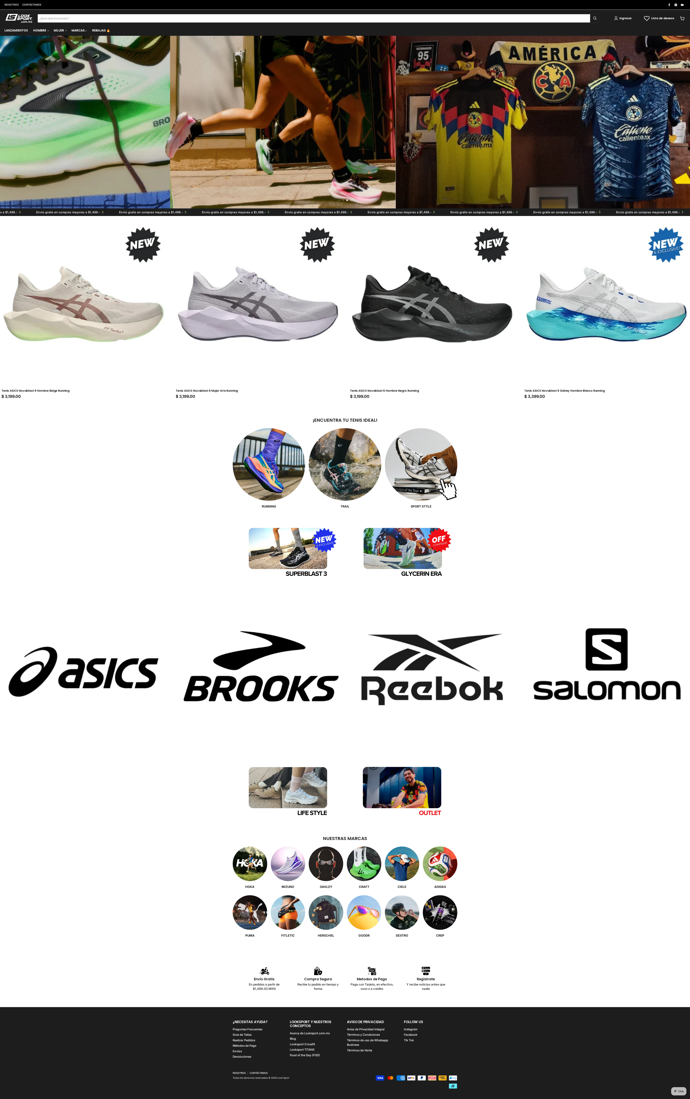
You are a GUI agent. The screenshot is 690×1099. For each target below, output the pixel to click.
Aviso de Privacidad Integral (366, 1029)
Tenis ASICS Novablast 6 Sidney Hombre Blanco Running (564, 391)
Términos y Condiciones (363, 1034)
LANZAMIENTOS (16, 30)
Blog (293, 1038)
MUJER (59, 30)
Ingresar (625, 18)
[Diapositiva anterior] (9, 122)
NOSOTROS (11, 4)
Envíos (237, 1051)
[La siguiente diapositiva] (680, 122)
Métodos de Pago (244, 1045)
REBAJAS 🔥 (101, 30)
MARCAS (78, 30)
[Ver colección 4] (606, 671)
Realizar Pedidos (244, 1040)
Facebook (410, 1034)
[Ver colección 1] (83, 671)
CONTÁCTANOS (31, 4)
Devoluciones (242, 1056)
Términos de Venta (359, 1050)
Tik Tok (409, 1040)
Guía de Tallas (242, 1034)
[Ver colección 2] (257, 671)
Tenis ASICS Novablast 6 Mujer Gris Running (207, 391)
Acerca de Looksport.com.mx (310, 1033)
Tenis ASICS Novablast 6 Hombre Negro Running (384, 391)
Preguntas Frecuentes (247, 1029)
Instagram (410, 1029)
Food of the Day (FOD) (305, 1055)
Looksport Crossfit (302, 1044)
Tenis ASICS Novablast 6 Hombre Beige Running (35, 391)
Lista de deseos (662, 18)
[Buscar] (595, 18)
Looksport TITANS (302, 1049)
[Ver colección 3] (432, 671)
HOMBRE (40, 30)
